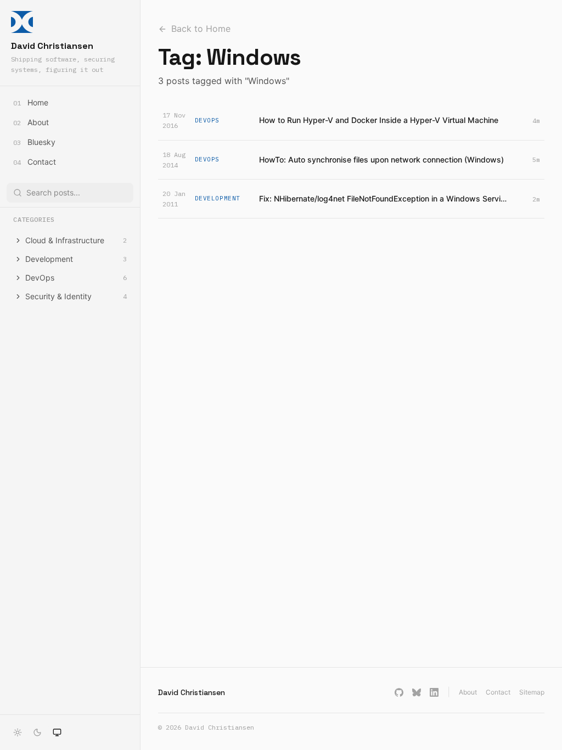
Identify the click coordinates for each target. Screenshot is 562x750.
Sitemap (531, 692)
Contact (498, 692)
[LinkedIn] (434, 692)
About (468, 692)
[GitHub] (399, 692)
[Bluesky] (416, 692)
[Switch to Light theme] (17, 732)
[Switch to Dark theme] (37, 732)
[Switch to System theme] (57, 732)
